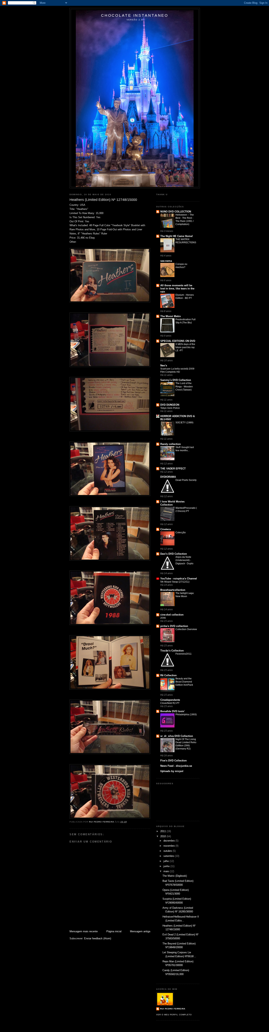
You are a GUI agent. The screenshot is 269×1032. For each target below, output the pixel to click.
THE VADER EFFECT (173, 468)
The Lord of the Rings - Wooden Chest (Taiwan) (184, 386)
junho (166, 866)
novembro (169, 845)
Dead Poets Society (186, 480)
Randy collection (170, 444)
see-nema (166, 260)
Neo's (163, 365)
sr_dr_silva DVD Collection (176, 736)
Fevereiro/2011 (183, 653)
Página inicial (114, 931)
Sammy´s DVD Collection (175, 380)
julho (166, 861)
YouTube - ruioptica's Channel (178, 578)
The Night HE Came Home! (176, 236)
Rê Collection (168, 675)
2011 (163, 831)
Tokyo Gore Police (170, 408)
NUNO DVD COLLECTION (175, 211)
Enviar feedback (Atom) (97, 938)
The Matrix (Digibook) (174, 875)
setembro (169, 856)
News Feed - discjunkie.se (176, 765)
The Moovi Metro (170, 316)
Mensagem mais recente (84, 931)
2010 (163, 836)
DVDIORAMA (168, 476)
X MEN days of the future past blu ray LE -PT (185, 347)
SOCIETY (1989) (184, 422)
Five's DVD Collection (173, 760)
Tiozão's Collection (172, 650)
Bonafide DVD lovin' (172, 711)
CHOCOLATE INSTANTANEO (134, 15)
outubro (168, 850)
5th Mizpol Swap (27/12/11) (174, 581)
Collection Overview (186, 629)
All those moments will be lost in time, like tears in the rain (177, 288)
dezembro (169, 840)
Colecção (180, 532)
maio (166, 871)
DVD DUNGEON (169, 404)
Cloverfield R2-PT (169, 703)
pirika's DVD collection (174, 626)
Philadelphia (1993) (186, 714)
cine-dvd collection (172, 614)
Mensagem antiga (140, 931)
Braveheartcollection (172, 589)
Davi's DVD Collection (173, 553)
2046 (163, 618)
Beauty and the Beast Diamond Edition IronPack (184, 681)
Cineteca (165, 529)
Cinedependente (170, 699)
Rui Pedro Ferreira (172, 1009)
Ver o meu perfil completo (174, 1015)
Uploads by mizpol (171, 771)
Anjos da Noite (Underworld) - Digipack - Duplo (184, 560)
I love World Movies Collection (172, 503)
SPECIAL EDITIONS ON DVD (177, 340)
